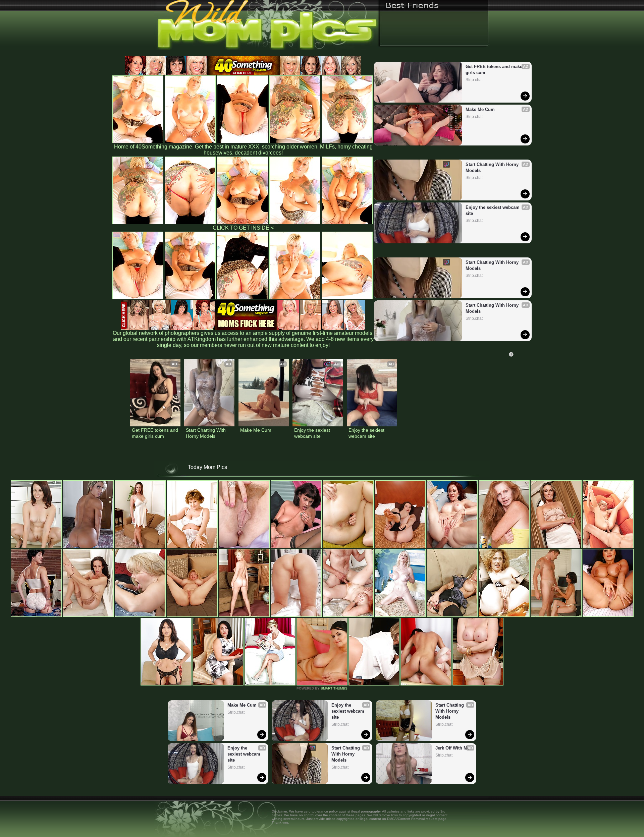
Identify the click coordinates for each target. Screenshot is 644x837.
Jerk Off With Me (452, 748)
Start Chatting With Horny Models (493, 167)
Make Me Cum (480, 109)
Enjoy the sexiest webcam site (493, 210)
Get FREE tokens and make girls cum (495, 69)
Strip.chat (474, 79)
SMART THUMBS (334, 688)
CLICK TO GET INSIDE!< (243, 228)
